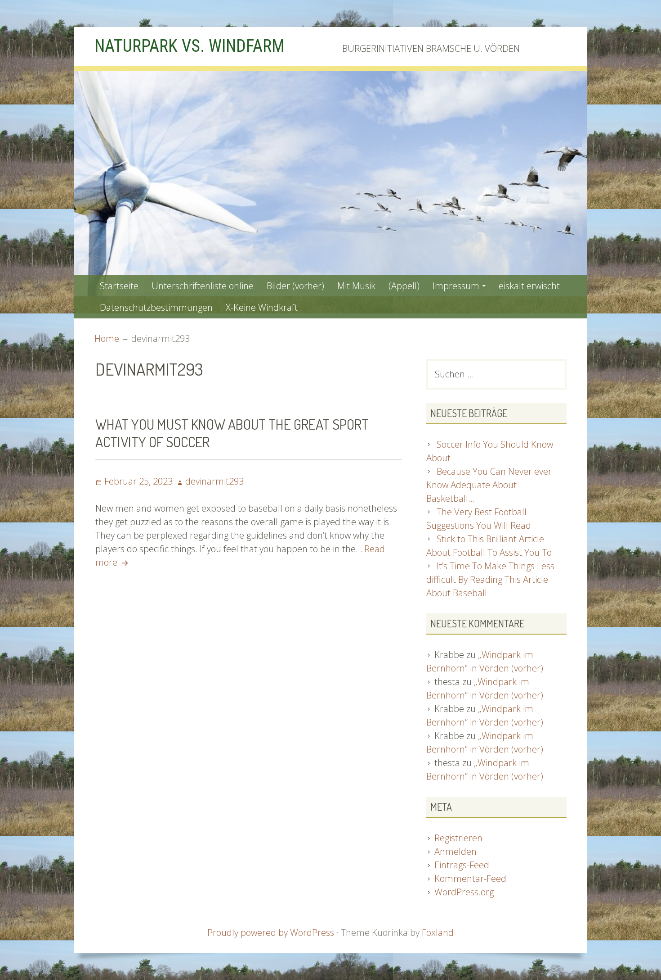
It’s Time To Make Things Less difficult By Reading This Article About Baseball (490, 579)
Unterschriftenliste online (203, 286)
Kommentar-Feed (470, 878)
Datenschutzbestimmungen (156, 307)
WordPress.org (464, 892)
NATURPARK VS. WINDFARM (189, 46)
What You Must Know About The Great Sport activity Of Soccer (232, 432)
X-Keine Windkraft (262, 307)
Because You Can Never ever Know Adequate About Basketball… (489, 484)
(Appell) (404, 286)
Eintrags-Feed (461, 865)
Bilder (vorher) (295, 286)
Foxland (438, 932)
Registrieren (458, 838)
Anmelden (455, 851)
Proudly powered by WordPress (270, 932)
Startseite (119, 286)
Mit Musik (356, 286)
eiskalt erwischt (529, 286)
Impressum (456, 286)
